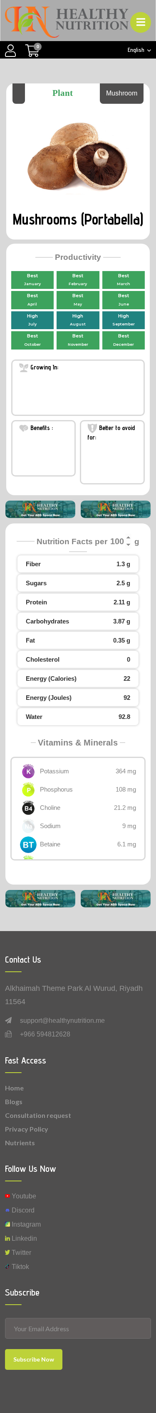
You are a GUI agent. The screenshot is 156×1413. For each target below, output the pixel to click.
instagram (25, 1224)
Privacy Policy (26, 1129)
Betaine (50, 844)
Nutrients (20, 1143)
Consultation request (38, 1115)
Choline (50, 807)
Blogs (13, 1101)
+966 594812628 (45, 1034)
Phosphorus (56, 789)
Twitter (20, 1252)
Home (14, 1088)
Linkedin (23, 1238)
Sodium (50, 825)
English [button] (137, 50)
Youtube (23, 1196)
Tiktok (19, 1266)
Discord (22, 1210)
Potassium (54, 771)
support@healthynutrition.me (62, 1020)
